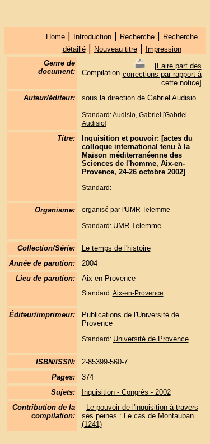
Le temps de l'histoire (116, 248)
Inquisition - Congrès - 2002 (126, 392)
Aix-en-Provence (138, 293)
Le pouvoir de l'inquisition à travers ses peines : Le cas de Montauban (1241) (140, 415)
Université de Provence (151, 339)
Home (55, 37)
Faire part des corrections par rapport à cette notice (162, 74)
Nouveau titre (115, 49)
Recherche (137, 37)
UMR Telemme (137, 225)
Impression (163, 49)
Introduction (92, 37)
